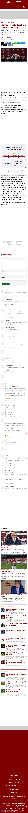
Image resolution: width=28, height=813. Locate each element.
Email (11, 45)
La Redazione (6, 37)
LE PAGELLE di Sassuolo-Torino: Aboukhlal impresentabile (16, 616)
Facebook (8, 42)
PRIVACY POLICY (14, 779)
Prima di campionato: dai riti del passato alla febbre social (15, 645)
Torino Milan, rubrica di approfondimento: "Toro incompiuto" (16, 653)
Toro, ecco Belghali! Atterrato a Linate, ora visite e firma (16, 674)
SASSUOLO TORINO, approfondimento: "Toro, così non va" (15, 609)
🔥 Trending (4, 528)
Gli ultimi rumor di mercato (7, 671)
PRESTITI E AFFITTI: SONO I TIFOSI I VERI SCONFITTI (15, 639)
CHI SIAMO (14, 792)
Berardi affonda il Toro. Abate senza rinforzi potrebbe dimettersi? (16, 624)
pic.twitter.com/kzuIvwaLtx (14, 158)
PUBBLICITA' (14, 776)
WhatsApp (15, 42)
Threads (4, 45)
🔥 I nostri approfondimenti (7, 606)
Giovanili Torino (10, 22)
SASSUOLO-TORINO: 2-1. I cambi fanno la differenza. (15, 631)
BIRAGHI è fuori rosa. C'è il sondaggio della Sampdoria (16, 682)
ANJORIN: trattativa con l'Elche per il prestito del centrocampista (14, 690)
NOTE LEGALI (14, 782)
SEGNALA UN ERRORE (14, 786)
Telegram (23, 42)
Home (2, 22)
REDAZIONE (14, 789)
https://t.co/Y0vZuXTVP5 (12, 156)
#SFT (23, 156)
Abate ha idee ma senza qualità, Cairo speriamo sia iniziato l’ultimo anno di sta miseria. (15, 662)
